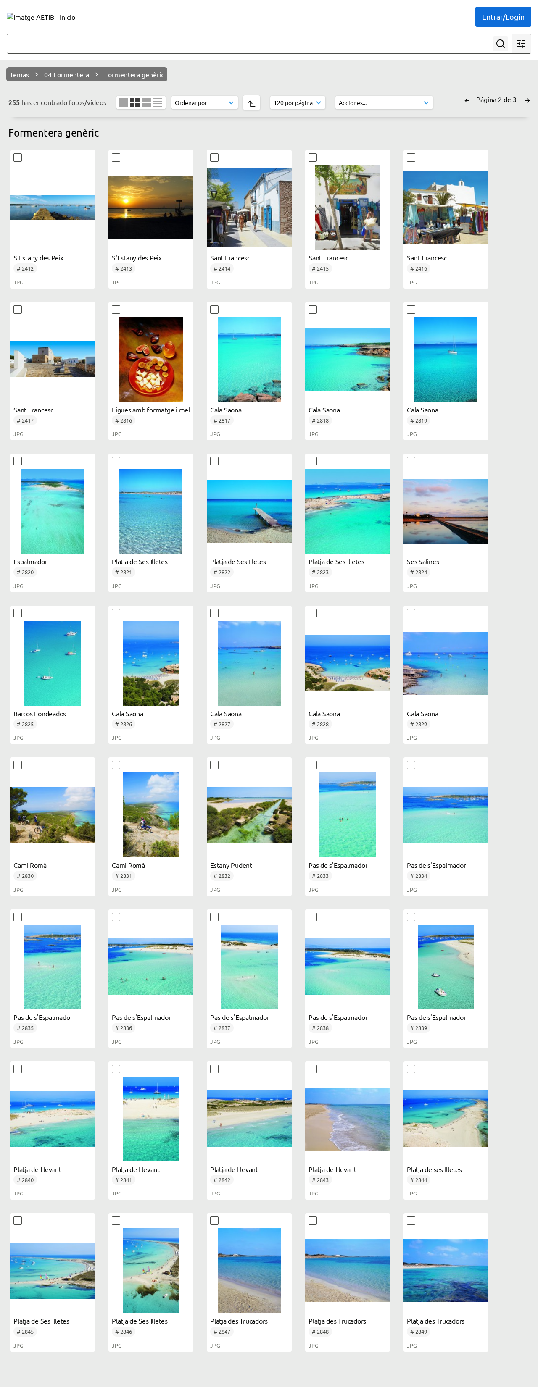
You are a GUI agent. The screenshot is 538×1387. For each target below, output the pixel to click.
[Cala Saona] (249, 359)
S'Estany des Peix (38, 257)
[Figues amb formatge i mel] (150, 359)
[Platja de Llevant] (52, 1119)
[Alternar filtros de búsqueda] (521, 43)
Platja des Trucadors (239, 1320)
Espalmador (30, 561)
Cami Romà (30, 865)
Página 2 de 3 (497, 99)
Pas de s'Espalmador (338, 865)
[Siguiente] (527, 99)
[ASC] (251, 102)
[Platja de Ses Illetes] (150, 511)
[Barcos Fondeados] (52, 663)
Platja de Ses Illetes (140, 561)
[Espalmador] (52, 511)
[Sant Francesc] (249, 207)
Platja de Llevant (37, 1169)
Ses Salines (423, 561)
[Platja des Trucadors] (249, 1270)
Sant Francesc (230, 257)
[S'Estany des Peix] (52, 207)
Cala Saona (226, 409)
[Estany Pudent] (249, 814)
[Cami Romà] (52, 814)
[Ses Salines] (446, 511)
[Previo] (467, 99)
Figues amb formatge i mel (151, 409)
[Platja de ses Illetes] (446, 1119)
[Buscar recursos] (500, 43)
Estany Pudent (231, 865)
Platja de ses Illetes (434, 1169)
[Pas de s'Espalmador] (347, 814)
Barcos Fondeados (39, 713)
